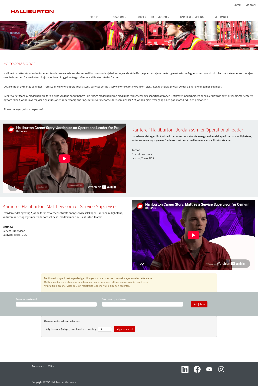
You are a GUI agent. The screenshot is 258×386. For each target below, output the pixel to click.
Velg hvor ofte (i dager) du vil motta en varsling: (71, 329)
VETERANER (221, 17)
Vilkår (51, 366)
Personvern (38, 366)
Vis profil (251, 5)
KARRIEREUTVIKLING (192, 17)
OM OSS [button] (94, 17)
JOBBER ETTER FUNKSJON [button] (152, 17)
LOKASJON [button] (118, 17)
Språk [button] (237, 5)
